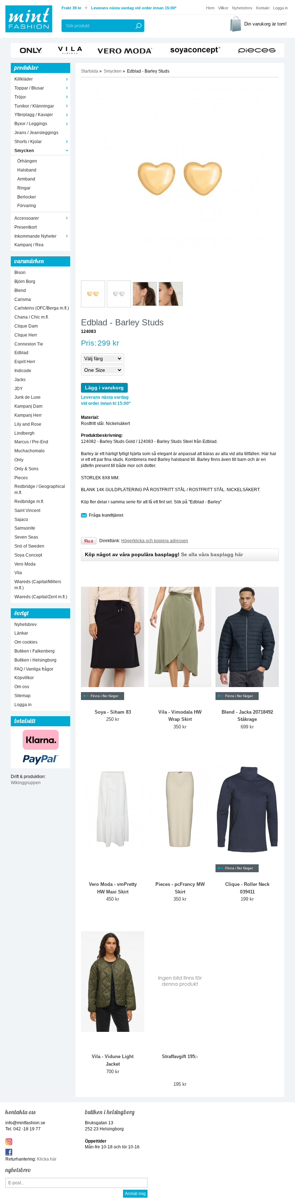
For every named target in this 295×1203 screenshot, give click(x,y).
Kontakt (262, 8)
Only (18, 459)
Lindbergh (24, 433)
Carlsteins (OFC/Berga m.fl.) (41, 308)
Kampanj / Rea (29, 244)
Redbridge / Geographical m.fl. (39, 489)
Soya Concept (28, 555)
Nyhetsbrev (242, 8)
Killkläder (23, 79)
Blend (20, 290)
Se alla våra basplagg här (212, 554)
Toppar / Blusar (29, 88)
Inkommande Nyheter (35, 236)
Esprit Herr (24, 361)
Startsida (89, 71)
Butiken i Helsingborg (35, 660)
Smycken (24, 150)
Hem (210, 8)
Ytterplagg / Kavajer (33, 114)
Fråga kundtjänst (106, 515)
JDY (18, 388)
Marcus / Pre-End (31, 441)
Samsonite (24, 528)
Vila (18, 572)
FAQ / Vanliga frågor (33, 669)
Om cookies (25, 642)
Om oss (21, 686)
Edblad (21, 352)
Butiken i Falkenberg (34, 651)
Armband (26, 179)
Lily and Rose (27, 424)
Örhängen (27, 161)
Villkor (223, 8)
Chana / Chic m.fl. (31, 317)
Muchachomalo (29, 450)
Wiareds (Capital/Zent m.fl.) (40, 596)
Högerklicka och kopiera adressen (154, 540)
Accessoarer (26, 218)
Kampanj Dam (28, 406)
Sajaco (21, 519)
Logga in (280, 8)
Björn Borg (24, 281)
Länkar (21, 633)
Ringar (24, 188)
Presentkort (25, 227)
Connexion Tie (28, 344)
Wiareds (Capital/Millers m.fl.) (37, 584)
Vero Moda (25, 564)
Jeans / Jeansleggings (36, 132)
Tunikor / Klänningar (34, 106)
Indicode (22, 370)
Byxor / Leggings (30, 123)
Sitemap (22, 695)
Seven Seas (26, 537)
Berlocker (26, 197)
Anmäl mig (135, 1193)
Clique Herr (25, 335)
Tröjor (20, 97)
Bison (20, 272)
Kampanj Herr (28, 415)
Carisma (22, 299)
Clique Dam (26, 326)
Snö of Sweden (29, 546)
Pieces (21, 477)
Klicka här (46, 1159)
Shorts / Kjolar (28, 141)
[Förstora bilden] (180, 178)
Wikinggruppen (26, 782)
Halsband (26, 170)
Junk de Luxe (27, 397)
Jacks (20, 379)
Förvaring (26, 205)
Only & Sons (26, 468)
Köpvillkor (24, 677)
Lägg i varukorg (104, 387)
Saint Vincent (27, 510)
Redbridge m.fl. (29, 501)
